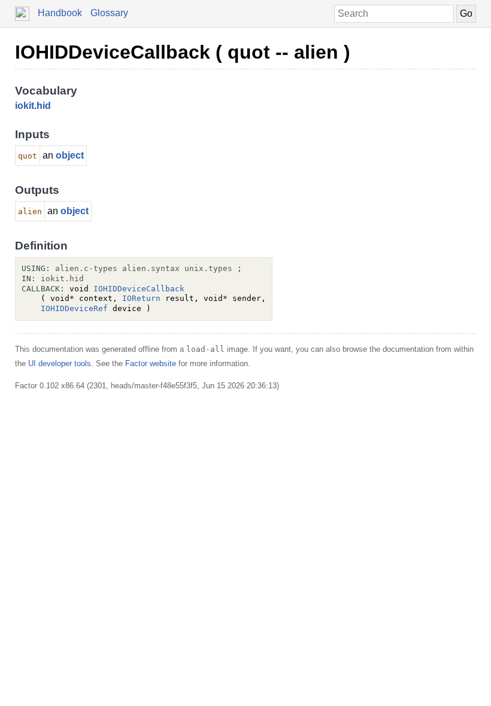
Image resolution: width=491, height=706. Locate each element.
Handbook (60, 13)
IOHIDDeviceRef (74, 308)
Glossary (109, 13)
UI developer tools (59, 363)
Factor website (150, 363)
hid (44, 106)
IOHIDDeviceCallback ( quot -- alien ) (182, 52)
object (70, 155)
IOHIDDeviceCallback (138, 288)
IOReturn (141, 298)
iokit (24, 106)
